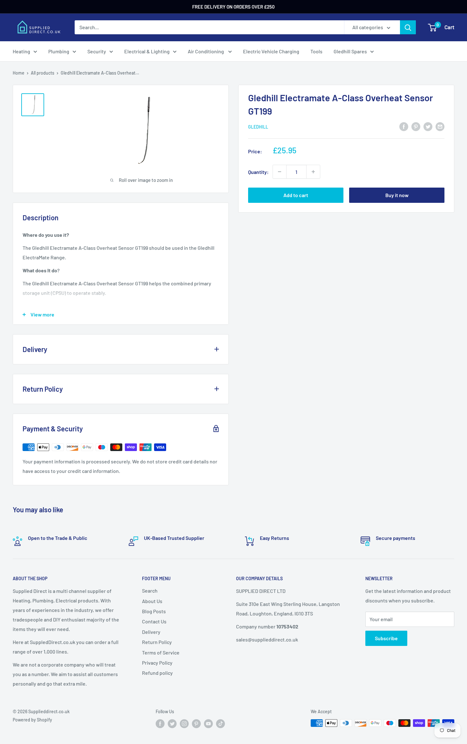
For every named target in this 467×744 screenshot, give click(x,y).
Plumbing (58, 51)
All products (42, 73)
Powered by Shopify (32, 719)
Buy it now (397, 195)
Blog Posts (154, 611)
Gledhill (258, 127)
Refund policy (157, 673)
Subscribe (386, 638)
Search (150, 591)
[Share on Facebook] (403, 126)
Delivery (151, 632)
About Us (152, 601)
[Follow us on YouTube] (208, 723)
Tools (316, 51)
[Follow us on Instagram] (184, 723)
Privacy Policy (157, 663)
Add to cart (295, 195)
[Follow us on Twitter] (172, 723)
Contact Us (154, 621)
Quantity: (258, 172)
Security (96, 51)
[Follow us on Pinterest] (196, 723)
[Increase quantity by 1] (313, 171)
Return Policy (157, 642)
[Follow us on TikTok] (220, 723)
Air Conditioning (206, 51)
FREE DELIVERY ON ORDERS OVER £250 (233, 7)
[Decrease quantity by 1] (279, 171)
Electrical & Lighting (147, 51)
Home (18, 73)
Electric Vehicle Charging (271, 51)
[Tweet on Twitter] (427, 126)
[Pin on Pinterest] (415, 126)
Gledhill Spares (350, 51)
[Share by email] (440, 126)
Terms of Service (160, 652)
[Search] (408, 27)
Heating (21, 51)
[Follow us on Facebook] (160, 723)
